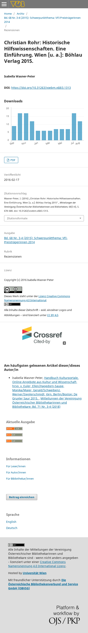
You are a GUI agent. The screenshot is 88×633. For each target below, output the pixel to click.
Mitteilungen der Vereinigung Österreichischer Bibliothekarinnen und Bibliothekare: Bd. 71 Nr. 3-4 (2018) (47, 402)
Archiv (20, 13)
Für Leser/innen (16, 466)
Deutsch (11, 528)
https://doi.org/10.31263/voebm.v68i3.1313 (41, 88)
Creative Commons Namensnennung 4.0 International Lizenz (37, 564)
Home (8, 13)
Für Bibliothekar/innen (20, 478)
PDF (12, 160)
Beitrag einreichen (21, 497)
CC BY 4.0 (52, 315)
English (11, 522)
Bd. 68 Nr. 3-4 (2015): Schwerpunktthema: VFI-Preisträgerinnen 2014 (42, 20)
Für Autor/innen (16, 472)
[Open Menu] (4, 4)
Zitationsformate (17, 218)
